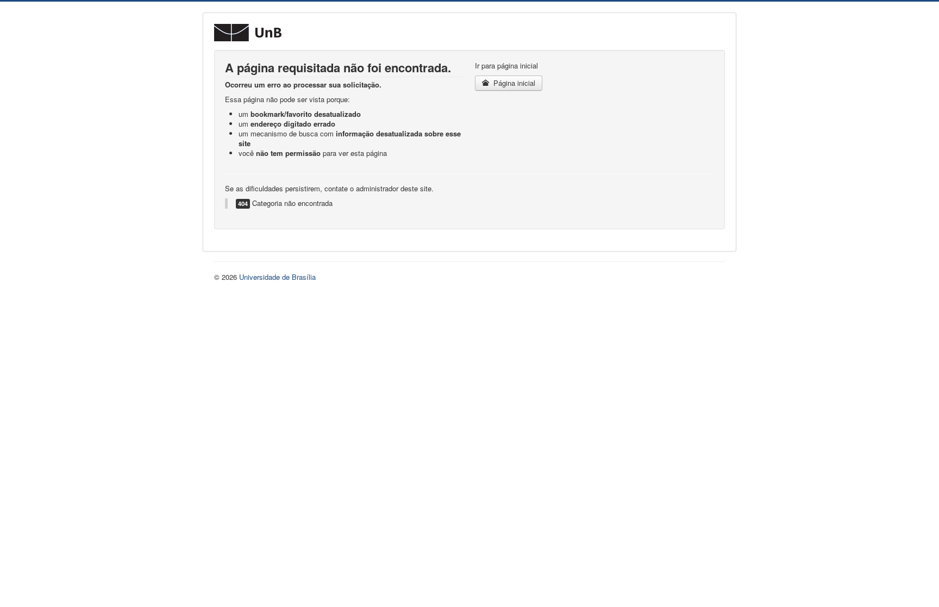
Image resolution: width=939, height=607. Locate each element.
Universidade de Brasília (277, 277)
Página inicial (513, 83)
